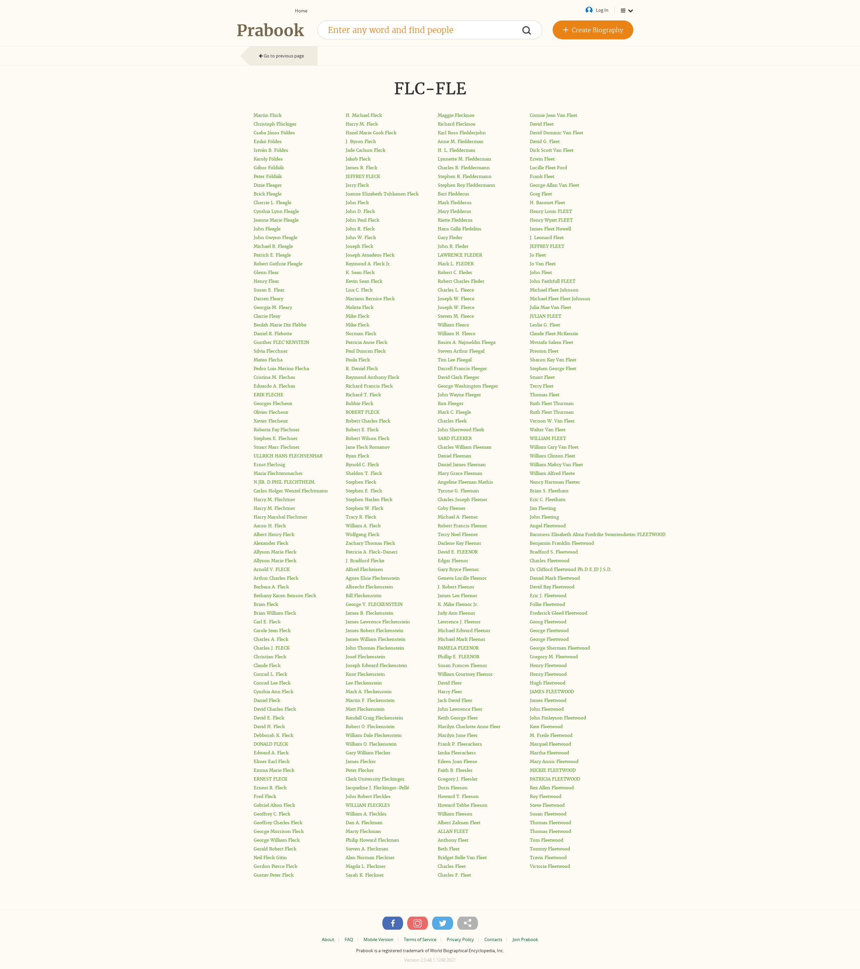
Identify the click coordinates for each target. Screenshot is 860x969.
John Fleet (541, 272)
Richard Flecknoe (456, 124)
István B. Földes (271, 150)
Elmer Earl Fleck (272, 761)
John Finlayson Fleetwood (558, 718)
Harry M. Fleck (362, 124)
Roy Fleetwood (545, 796)
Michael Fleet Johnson (554, 290)
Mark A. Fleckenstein (369, 692)
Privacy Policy (460, 939)
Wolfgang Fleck (362, 534)
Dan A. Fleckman (364, 823)
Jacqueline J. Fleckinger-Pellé (377, 788)
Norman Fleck (361, 334)
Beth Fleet (449, 849)
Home (301, 11)
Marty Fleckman (363, 831)
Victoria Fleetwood (550, 866)
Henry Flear (266, 281)
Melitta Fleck (360, 307)
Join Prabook (525, 939)
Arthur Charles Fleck (276, 578)
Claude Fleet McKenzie (554, 334)
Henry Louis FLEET (551, 211)
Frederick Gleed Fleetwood (558, 613)
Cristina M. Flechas (274, 377)
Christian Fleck (270, 657)
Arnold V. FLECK (272, 569)
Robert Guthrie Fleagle (278, 264)
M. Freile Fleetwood (551, 735)
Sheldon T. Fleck (364, 473)
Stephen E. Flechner (276, 438)
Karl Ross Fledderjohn (462, 133)
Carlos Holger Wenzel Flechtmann (291, 491)
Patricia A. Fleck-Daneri (371, 552)
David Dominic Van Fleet (556, 133)
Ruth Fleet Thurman (552, 403)
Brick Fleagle (268, 194)
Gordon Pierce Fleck (275, 866)
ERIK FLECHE (269, 395)
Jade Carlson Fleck (365, 150)
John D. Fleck (360, 211)
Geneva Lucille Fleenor (462, 578)
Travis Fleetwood (548, 858)
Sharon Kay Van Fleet (553, 360)
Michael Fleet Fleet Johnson (560, 299)
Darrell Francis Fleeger (462, 368)
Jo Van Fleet (543, 264)
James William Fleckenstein (375, 639)
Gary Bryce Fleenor (458, 569)
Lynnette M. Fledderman (464, 159)
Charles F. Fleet (454, 875)
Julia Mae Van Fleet (550, 307)
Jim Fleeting (543, 508)
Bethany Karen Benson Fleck (285, 596)
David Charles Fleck (275, 709)
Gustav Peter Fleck (274, 875)
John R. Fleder (453, 246)
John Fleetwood (547, 709)
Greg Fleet (541, 194)
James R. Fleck (361, 168)
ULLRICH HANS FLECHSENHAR (288, 456)
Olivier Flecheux (271, 412)
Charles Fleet (452, 866)
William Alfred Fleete (552, 473)
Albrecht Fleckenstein (369, 587)
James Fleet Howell (550, 229)
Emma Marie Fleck (274, 770)
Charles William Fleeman (464, 447)
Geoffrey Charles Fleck (278, 823)
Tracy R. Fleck (361, 517)
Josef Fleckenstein (365, 657)
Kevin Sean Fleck (364, 281)
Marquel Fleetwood (550, 744)
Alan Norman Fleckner (370, 858)
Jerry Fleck (357, 185)
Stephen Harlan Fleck (369, 499)
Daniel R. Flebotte (273, 334)
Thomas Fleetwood (550, 823)
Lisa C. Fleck (359, 290)
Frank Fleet (542, 176)
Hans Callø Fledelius (459, 229)
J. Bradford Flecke (365, 561)
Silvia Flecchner (271, 351)
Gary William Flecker (368, 753)
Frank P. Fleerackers (460, 744)
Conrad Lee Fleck (272, 683)
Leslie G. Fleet (545, 325)
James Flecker (361, 761)
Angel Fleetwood (548, 526)
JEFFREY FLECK (363, 176)
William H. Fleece (456, 334)
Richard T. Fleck (363, 395)
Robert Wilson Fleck (367, 438)
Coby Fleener (452, 508)
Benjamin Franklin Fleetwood (562, 543)
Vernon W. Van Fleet (552, 421)
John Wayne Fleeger (459, 395)
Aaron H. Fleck (270, 526)
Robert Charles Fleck (368, 421)
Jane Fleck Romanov (368, 447)
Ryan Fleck (357, 456)
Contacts (493, 939)
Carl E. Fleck (267, 622)
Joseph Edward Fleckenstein (376, 665)
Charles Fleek (452, 421)
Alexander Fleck (271, 543)
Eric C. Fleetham (547, 499)
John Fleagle (267, 229)
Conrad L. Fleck (270, 674)
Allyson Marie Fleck (275, 552)
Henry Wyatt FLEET (551, 220)
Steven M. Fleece (456, 316)
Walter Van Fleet (547, 430)
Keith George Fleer (458, 718)
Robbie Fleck (359, 403)
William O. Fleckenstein (371, 744)
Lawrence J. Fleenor (459, 622)
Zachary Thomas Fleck (370, 543)
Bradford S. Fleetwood (554, 552)
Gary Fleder (450, 237)
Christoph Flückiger (275, 124)
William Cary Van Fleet (554, 447)
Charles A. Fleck (271, 639)
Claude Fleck (267, 665)
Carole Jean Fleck (272, 630)
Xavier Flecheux (271, 421)
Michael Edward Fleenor (464, 630)
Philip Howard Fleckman (372, 840)
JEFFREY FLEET (547, 246)
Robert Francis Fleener (462, 526)
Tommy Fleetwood (550, 849)
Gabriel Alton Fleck (274, 805)
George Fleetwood (549, 630)
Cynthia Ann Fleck (273, 692)
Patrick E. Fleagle (272, 255)
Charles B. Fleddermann (464, 168)
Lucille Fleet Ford (548, 168)
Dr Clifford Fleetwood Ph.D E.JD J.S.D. (571, 569)
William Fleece (453, 325)
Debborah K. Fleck (273, 735)
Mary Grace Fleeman (460, 473)
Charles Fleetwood (549, 561)
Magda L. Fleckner (366, 866)
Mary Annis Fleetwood (554, 761)
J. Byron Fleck (361, 141)
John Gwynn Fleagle (275, 237)
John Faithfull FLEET (552, 281)
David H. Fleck (269, 727)
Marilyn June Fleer (458, 735)
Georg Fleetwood (548, 622)
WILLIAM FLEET (548, 438)
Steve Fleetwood (547, 805)
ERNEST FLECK (270, 779)
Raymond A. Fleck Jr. (368, 264)
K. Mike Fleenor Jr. (458, 604)
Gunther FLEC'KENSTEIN (281, 342)
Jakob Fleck (358, 159)
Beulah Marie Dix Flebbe (280, 325)
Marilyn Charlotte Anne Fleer (469, 727)
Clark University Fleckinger (375, 779)
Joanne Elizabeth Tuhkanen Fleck (382, 194)
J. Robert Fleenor (456, 587)
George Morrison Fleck (279, 831)
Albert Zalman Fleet (459, 823)
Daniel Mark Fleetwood (555, 578)
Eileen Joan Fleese (457, 761)
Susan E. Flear (269, 290)
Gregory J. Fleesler (458, 779)
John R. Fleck (360, 229)
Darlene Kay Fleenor (459, 543)
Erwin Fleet (542, 159)
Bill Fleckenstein (364, 596)
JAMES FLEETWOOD (552, 692)
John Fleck (357, 203)
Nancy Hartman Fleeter (555, 482)
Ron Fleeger (451, 403)
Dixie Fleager (268, 185)
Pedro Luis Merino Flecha (281, 368)
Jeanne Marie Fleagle (276, 220)
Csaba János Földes (274, 133)
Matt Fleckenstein (365, 709)
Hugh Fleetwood (547, 683)
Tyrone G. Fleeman (458, 491)
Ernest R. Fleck (270, 788)
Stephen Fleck (361, 482)
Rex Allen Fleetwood (552, 788)
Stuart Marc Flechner (277, 447)
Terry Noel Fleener (458, 534)
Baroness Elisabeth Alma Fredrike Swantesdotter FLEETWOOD (597, 534)
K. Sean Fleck (360, 272)
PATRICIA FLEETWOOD (555, 779)
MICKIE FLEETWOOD (553, 770)
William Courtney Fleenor (465, 674)
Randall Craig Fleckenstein (374, 718)
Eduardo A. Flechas (274, 386)
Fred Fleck (265, 796)
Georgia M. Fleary (273, 307)
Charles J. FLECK (272, 648)
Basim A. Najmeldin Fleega (467, 342)
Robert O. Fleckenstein (370, 727)
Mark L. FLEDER (456, 264)
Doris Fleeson (453, 788)
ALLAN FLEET (453, 831)
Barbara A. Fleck (271, 587)
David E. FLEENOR (458, 552)
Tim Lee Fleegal (455, 360)
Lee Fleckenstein (364, 683)
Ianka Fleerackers (457, 753)
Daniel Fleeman (454, 456)
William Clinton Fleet (552, 456)
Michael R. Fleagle (273, 246)
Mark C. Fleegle (454, 412)
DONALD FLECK (271, 744)
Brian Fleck (266, 604)
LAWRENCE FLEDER (460, 255)
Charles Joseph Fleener (462, 499)
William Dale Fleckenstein (374, 735)
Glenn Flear (266, 272)
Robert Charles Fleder (461, 281)
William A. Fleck (363, 526)
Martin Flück (268, 115)
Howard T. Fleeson (458, 796)
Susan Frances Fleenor (462, 665)
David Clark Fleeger (458, 377)
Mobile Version (378, 939)
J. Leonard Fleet (547, 237)
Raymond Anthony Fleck (372, 377)
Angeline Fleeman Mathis (465, 482)
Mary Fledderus (454, 211)
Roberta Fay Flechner (277, 430)
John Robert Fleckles (368, 796)
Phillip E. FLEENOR (458, 657)
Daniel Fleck (267, 700)
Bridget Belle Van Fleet (462, 858)
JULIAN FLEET (545, 316)
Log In (602, 10)
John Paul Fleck (362, 220)
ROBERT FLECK (362, 412)
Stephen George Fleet (553, 368)
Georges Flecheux (273, 403)
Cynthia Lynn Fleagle (276, 211)
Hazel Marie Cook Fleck (371, 133)
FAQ (349, 939)
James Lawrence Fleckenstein (378, 622)
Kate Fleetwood (546, 727)
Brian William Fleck (275, 613)
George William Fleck (277, 840)
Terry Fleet (541, 386)
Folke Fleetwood (547, 604)
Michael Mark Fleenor (461, 639)
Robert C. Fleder (455, 272)
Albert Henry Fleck (274, 534)
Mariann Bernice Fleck (370, 299)
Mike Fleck (357, 316)
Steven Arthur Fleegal (461, 351)
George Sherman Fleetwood (560, 648)
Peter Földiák (268, 176)
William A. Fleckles (366, 814)
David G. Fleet (545, 141)
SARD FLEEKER (455, 438)
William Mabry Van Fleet (556, 465)
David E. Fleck (269, 718)
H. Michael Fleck (364, 115)
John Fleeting (544, 517)
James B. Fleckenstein (369, 613)
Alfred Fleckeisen (364, 569)
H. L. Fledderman (456, 150)
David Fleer (450, 683)
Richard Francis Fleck (369, 386)
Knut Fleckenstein (365, 674)
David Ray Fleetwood (552, 587)
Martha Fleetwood (549, 753)
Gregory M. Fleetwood (554, 657)
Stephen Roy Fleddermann (466, 185)
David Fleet (542, 124)
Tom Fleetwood (546, 840)
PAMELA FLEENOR (458, 648)
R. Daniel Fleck (362, 368)
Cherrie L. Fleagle (272, 203)
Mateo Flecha (268, 360)
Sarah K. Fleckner (365, 875)
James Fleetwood (548, 700)
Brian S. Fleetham (549, 491)
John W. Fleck (361, 237)
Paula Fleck (358, 360)
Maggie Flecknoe (456, 115)
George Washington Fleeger (468, 386)
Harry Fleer (450, 692)
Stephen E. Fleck (364, 491)
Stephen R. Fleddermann (464, 176)
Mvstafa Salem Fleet (551, 342)
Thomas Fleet (544, 395)
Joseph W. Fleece (456, 299)
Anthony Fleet (453, 840)
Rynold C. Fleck (362, 465)
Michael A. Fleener (458, 517)
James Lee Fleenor (457, 596)
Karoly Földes (268, 159)
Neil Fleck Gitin (270, 858)
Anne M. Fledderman (460, 141)
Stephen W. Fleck (364, 508)
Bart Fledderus (453, 194)
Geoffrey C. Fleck (272, 814)
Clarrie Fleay (267, 316)
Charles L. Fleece (456, 290)
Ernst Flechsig (269, 465)
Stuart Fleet (542, 377)
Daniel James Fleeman (462, 465)
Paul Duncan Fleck (366, 351)
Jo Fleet (538, 255)
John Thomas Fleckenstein (375, 648)
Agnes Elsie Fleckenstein (373, 578)
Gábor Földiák (269, 168)
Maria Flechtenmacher (278, 473)
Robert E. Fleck (362, 430)
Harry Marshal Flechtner (280, 517)
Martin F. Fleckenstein (370, 700)
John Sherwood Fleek (461, 430)
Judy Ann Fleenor (456, 613)
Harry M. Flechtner (274, 499)
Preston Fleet (544, 351)
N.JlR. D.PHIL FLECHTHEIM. (285, 482)
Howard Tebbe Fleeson (462, 805)
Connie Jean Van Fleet (553, 115)
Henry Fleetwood (548, 665)
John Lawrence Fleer (460, 709)
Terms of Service (420, 939)
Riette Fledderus (455, 220)
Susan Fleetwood (548, 814)
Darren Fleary (268, 299)
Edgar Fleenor (453, 561)
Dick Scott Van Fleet (551, 150)
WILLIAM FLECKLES (368, 805)
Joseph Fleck (359, 246)
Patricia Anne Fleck (366, 342)
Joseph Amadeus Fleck (370, 255)
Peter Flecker (360, 770)
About (328, 939)
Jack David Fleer (455, 700)
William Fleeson (455, 814)
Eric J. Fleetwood (548, 596)
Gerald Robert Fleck (275, 849)
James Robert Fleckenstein (374, 630)
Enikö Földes (268, 141)
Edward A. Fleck (271, 753)
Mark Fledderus (455, 203)
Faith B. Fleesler (455, 770)
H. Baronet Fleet (547, 203)
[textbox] (430, 29)
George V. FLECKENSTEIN (374, 604)
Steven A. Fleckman (367, 849)
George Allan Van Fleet (554, 185)
